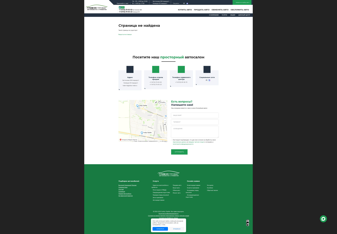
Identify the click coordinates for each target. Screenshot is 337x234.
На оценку (210, 185)
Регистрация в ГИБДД (159, 190)
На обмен (210, 188)
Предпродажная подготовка (161, 192)
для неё (121, 189)
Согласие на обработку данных (168, 218)
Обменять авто (220, 10)
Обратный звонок (212, 190)
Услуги (224, 15)
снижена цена (122, 187)
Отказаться (176, 229)
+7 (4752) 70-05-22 (129, 12)
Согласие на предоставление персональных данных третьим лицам (168, 215)
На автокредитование (193, 185)
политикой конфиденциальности (183, 144)
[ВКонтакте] (181, 3)
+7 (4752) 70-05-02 (130, 10)
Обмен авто (176, 190)
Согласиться (160, 229)
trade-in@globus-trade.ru (130, 85)
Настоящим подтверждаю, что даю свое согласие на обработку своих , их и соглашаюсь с (194, 142)
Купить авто (185, 10)
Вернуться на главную (125, 34)
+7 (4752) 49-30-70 (181, 82)
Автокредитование (158, 200)
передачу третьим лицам (196, 142)
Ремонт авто (177, 193)
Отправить (179, 152)
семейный (121, 191)
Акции (232, 15)
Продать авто (201, 10)
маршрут (166, 1)
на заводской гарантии (125, 196)
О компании (214, 15)
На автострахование (193, 188)
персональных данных (179, 142)
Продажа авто (177, 185)
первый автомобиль (124, 193)
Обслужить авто (240, 10)
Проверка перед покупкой (161, 195)
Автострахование (158, 197)
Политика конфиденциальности (168, 213)
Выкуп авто (176, 188)
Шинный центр (244, 15)
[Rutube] (184, 3)
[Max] (187, 3)
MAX (122, 7)
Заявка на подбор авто (242, 2)
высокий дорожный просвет (127, 185)
